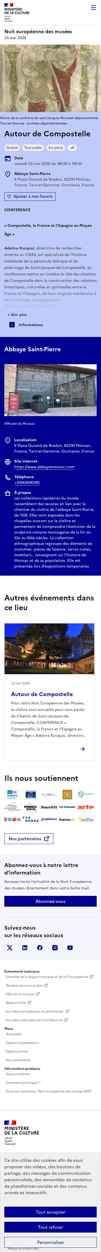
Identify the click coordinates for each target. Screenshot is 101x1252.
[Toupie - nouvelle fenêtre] (86, 819)
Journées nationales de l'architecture (34, 1020)
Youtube (70, 947)
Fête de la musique (20, 994)
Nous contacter (18, 1074)
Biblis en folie (16, 1002)
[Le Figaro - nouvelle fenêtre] (67, 807)
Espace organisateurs (22, 1042)
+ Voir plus (17, 315)
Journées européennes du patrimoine (35, 1011)
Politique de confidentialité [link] (23, 1249)
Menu (93, 7)
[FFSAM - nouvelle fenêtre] (12, 807)
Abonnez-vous (50, 901)
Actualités (14, 1034)
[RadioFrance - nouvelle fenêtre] (49, 819)
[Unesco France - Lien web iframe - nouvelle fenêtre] (12, 794)
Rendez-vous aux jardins (24, 985)
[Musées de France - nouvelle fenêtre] (67, 794)
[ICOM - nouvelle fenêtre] (49, 794)
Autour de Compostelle (42, 694)
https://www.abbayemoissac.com (44, 467)
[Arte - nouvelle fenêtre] (86, 807)
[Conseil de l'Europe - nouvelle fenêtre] (31, 794)
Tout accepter (50, 1212)
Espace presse (17, 1051)
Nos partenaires (25, 838)
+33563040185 (27, 482)
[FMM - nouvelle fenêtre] (12, 819)
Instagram (55, 947)
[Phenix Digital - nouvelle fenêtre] (31, 807)
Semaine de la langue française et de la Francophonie (47, 976)
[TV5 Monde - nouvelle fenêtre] (31, 819)
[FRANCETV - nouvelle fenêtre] (67, 819)
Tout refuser (50, 1227)
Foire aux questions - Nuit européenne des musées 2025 (48, 1091)
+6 (72, 147)
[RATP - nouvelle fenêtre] (86, 794)
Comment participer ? (23, 1082)
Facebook (39, 947)
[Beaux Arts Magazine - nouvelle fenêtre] (49, 807)
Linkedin (24, 947)
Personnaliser (50, 1242)
